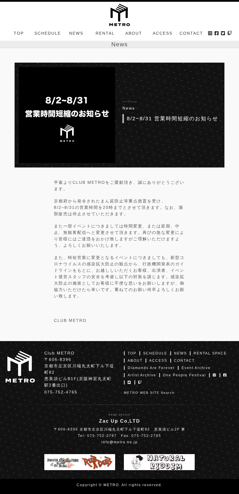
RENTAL (105, 33)
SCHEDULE (47, 33)
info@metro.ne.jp (119, 442)
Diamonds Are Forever (151, 368)
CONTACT (191, 33)
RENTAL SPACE (210, 353)
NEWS (76, 33)
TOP (19, 33)
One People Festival (184, 375)
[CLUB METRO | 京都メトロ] (119, 14)
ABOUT (133, 33)
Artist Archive (142, 375)
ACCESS (163, 33)
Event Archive (196, 368)
